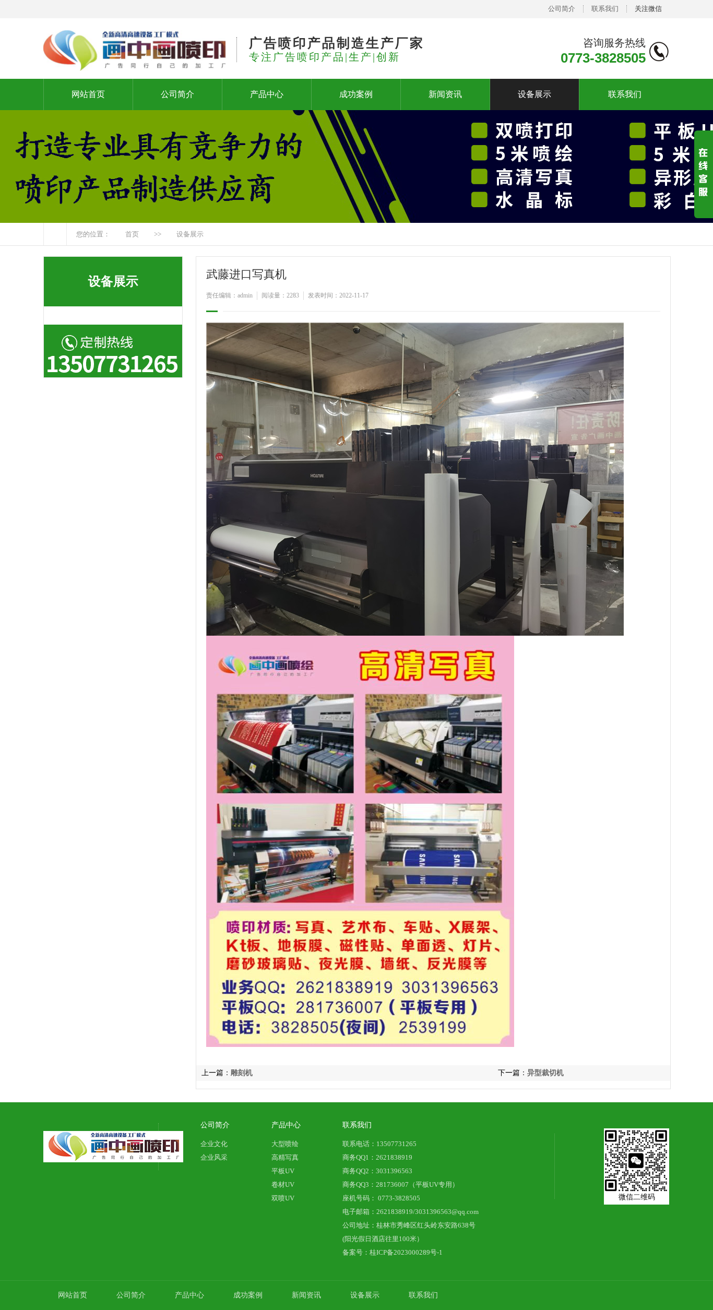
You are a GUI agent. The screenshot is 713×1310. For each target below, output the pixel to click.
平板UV (282, 1171)
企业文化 (214, 1144)
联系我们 (605, 9)
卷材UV (282, 1184)
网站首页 (88, 94)
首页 (132, 234)
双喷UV (282, 1198)
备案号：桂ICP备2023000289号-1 (392, 1252)
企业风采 (214, 1157)
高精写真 (285, 1157)
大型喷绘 (285, 1144)
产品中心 (266, 94)
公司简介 (561, 9)
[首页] (55, 234)
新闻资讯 (445, 94)
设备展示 (534, 94)
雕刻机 (242, 1073)
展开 (703, 183)
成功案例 (356, 94)
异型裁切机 (545, 1073)
